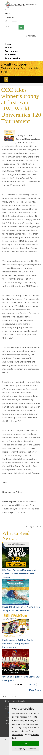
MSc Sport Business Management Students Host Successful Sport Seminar (19, 574)
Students (8, 10)
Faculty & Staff (10, 17)
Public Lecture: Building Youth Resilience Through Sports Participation (17, 643)
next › (32, 684)
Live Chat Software (5, 697)
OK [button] (26, 744)
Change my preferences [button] (25, 749)
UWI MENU (31, 35)
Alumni (7, 14)
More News (35, 690)
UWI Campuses (11, 21)
